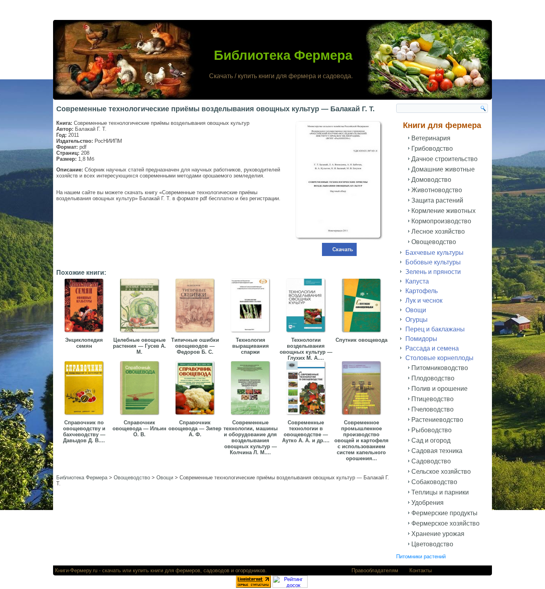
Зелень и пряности (433, 271)
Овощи (415, 310)
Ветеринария (430, 138)
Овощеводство (433, 241)
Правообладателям (374, 570)
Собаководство (434, 482)
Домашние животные (443, 169)
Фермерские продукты (444, 513)
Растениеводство (437, 419)
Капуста (417, 281)
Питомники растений (421, 556)
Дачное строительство (444, 159)
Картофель (421, 291)
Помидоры (421, 338)
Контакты (420, 570)
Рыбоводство (431, 430)
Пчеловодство (432, 409)
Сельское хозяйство (441, 471)
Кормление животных (443, 210)
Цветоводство (432, 544)
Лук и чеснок (423, 300)
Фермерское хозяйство (445, 523)
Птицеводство (432, 399)
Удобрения (427, 502)
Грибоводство (432, 148)
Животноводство (436, 190)
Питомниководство (439, 367)
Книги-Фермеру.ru (76, 570)
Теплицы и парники (440, 492)
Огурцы (416, 319)
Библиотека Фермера (283, 55)
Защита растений (437, 200)
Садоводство (431, 461)
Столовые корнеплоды (439, 358)
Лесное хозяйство (438, 231)
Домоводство (431, 179)
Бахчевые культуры (434, 252)
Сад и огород (430, 440)
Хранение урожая (437, 533)
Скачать (342, 249)
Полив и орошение (439, 388)
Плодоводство (432, 378)
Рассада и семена (432, 348)
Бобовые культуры (433, 262)
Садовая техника (436, 450)
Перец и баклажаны (435, 329)
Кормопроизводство (441, 221)
